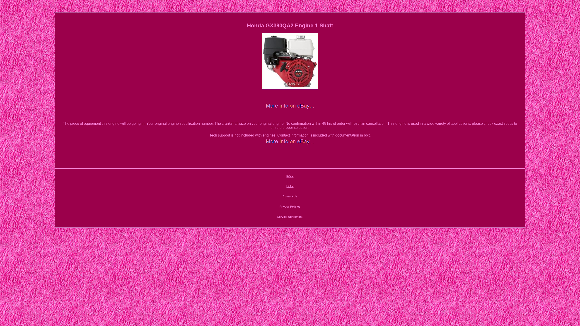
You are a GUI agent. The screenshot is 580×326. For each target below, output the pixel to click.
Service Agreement (289, 216)
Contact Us (290, 196)
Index (289, 176)
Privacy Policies (290, 206)
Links (289, 186)
